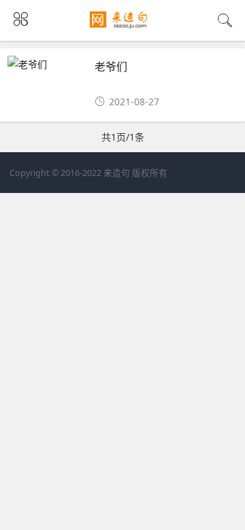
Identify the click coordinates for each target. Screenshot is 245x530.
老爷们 (111, 66)
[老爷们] (46, 64)
